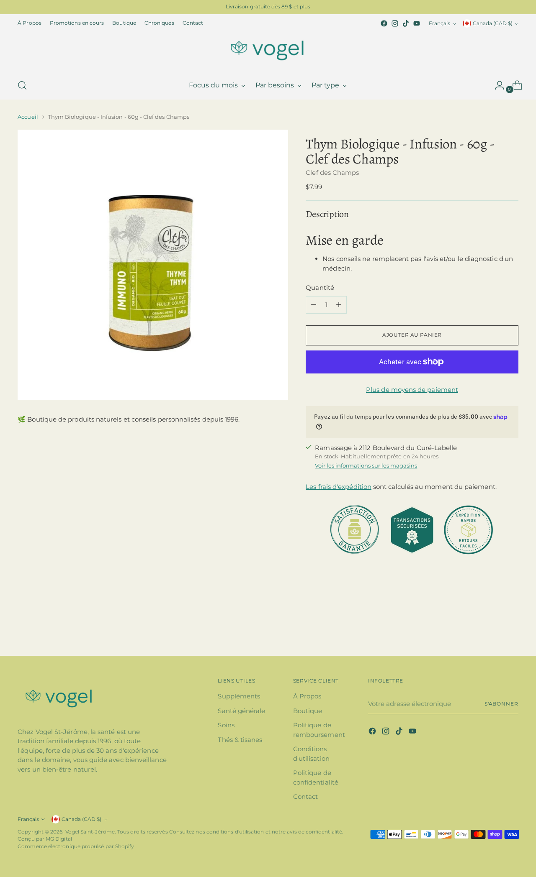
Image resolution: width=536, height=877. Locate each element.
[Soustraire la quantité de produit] (313, 305)
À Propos (307, 696)
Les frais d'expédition (338, 487)
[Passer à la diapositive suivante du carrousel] (511, 627)
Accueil (28, 116)
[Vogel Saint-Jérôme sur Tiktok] (406, 23)
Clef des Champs (332, 172)
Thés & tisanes (240, 740)
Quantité (320, 287)
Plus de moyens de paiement (412, 390)
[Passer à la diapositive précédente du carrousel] (492, 627)
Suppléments (239, 696)
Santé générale (241, 711)
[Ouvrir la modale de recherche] (22, 85)
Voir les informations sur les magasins (366, 465)
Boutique (307, 711)
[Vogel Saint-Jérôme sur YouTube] (416, 23)
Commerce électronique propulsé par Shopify (76, 846)
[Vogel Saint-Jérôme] (268, 50)
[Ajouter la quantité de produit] (338, 305)
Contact (305, 796)
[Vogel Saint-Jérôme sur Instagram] (395, 23)
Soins (226, 725)
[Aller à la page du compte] (496, 85)
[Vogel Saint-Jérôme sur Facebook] (384, 23)
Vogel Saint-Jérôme (90, 832)
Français (439, 23)
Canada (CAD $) (493, 23)
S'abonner (501, 704)
